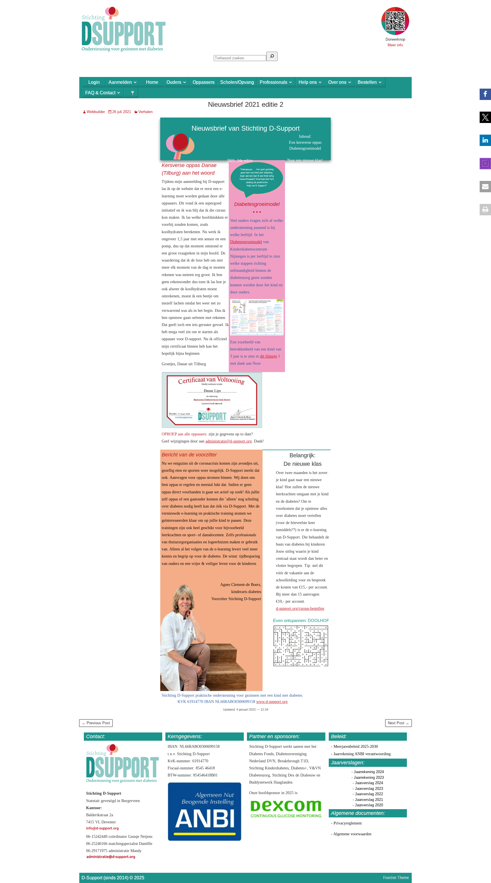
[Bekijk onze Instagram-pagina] (482, 163)
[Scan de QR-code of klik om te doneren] (395, 34)
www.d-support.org (272, 702)
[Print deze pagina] (482, 209)
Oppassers (204, 82)
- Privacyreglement (346, 823)
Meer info (395, 45)
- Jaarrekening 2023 (367, 777)
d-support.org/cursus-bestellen (300, 608)
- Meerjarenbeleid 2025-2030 (354, 746)
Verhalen (145, 112)
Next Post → (398, 723)
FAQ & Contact (100, 92)
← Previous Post (96, 723)
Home (152, 82)
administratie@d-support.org (228, 441)
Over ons (337, 82)
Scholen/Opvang (237, 82)
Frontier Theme (396, 877)
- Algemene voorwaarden (351, 834)
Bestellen (367, 82)
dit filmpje (268, 356)
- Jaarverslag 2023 (368, 788)
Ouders (174, 82)
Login (94, 82)
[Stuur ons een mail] (482, 186)
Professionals (273, 82)
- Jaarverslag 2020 (368, 805)
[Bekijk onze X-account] (482, 117)
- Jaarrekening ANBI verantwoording (361, 754)
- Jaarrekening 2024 (367, 772)
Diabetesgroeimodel (246, 242)
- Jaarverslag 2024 (368, 783)
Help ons (308, 82)
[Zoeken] (272, 56)
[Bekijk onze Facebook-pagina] (482, 94)
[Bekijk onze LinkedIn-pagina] (482, 140)
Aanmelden (120, 82)
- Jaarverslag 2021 (368, 800)
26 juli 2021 (121, 112)
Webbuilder (96, 112)
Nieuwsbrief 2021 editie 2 (245, 104)
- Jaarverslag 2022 (368, 794)
